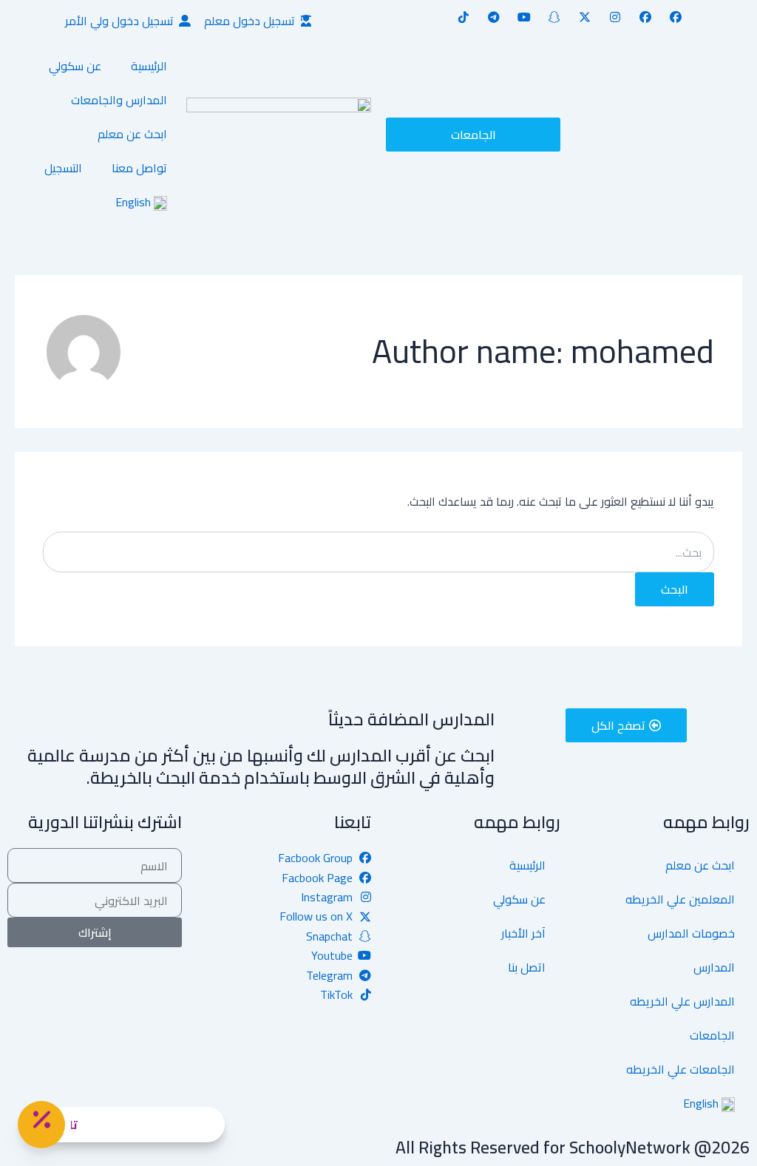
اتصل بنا (527, 967)
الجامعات (712, 1035)
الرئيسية (149, 66)
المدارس (714, 967)
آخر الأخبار (523, 933)
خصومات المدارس (691, 933)
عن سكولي (75, 66)
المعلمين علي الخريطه (680, 899)
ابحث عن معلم (132, 134)
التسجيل (63, 168)
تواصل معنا (139, 168)
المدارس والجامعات (119, 100)
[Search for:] (378, 553)
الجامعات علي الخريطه (680, 1069)
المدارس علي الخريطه (682, 1001)
